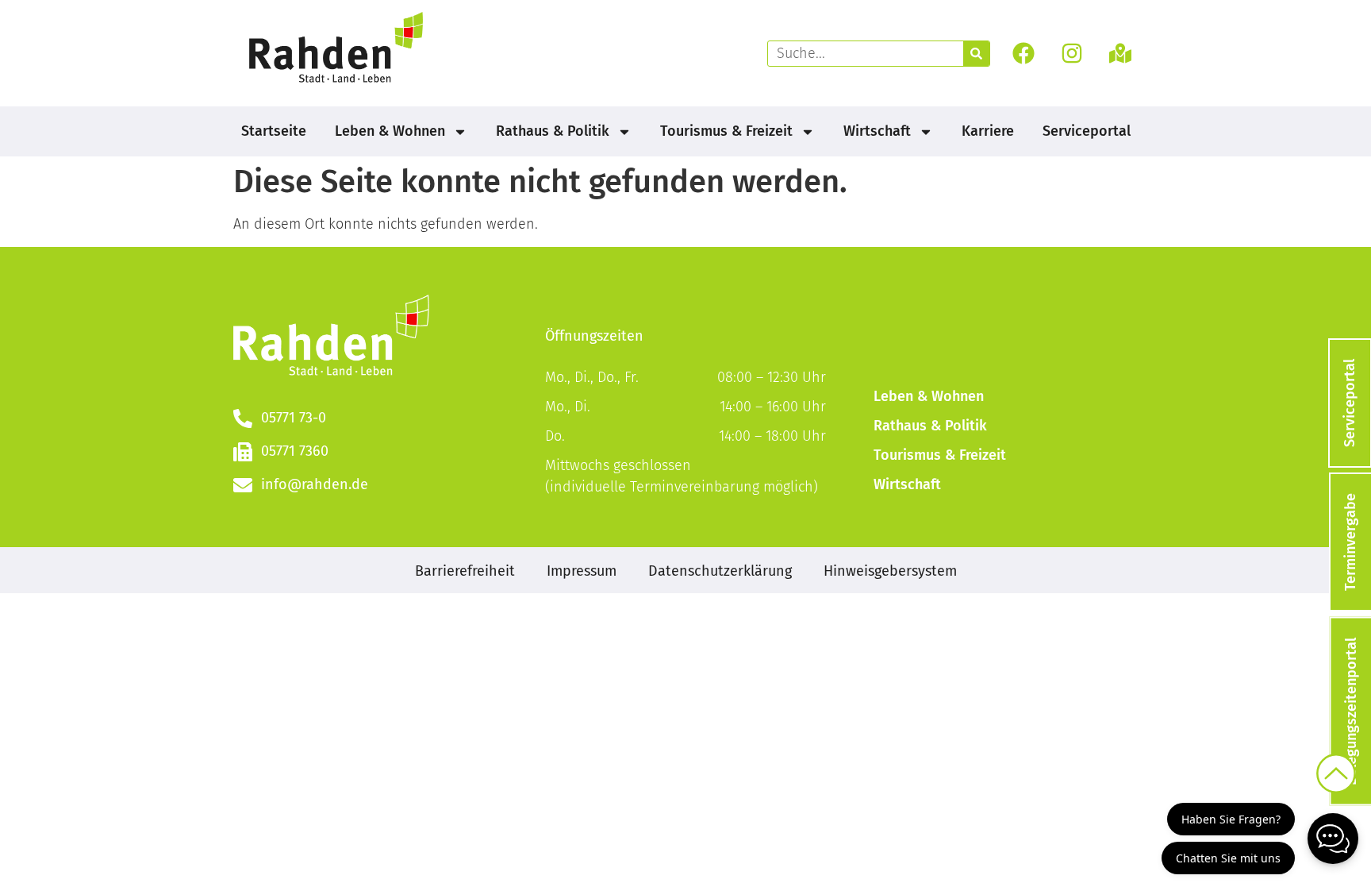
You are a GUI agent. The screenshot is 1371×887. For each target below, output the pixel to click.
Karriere (988, 131)
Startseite (273, 131)
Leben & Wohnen (390, 131)
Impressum (581, 571)
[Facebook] (1023, 53)
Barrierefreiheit (465, 571)
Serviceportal (1087, 131)
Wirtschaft (877, 131)
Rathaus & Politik (552, 131)
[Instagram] (1072, 53)
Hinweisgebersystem (890, 571)
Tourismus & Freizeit (726, 131)
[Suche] (976, 53)
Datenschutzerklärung (720, 571)
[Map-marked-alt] (1121, 53)
